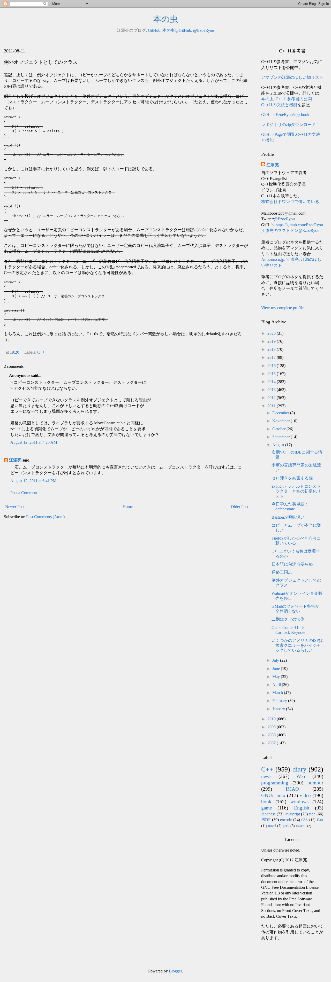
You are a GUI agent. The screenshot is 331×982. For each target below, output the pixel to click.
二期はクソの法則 (288, 619)
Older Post (239, 506)
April (277, 684)
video (305, 795)
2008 (272, 735)
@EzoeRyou (203, 30)
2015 (272, 373)
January (279, 709)
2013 (272, 389)
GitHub (154, 30)
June (276, 668)
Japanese (268, 814)
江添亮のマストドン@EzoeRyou (290, 230)
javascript (292, 814)
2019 (272, 341)
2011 (272, 406)
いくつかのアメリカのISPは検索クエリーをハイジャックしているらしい (297, 645)
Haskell (301, 826)
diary (299, 769)
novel (272, 826)
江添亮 (15, 460)
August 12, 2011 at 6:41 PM (33, 481)
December (281, 413)
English (301, 807)
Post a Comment (23, 492)
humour (315, 782)
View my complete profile (282, 308)
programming (274, 782)
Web (300, 776)
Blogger (175, 971)
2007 (272, 743)
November (281, 421)
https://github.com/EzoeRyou (299, 225)
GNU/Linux (273, 795)
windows (299, 801)
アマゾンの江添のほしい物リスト (292, 77)
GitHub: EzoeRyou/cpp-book (285, 114)
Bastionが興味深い (288, 517)
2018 (272, 349)
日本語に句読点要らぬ (292, 564)
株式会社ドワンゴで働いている (290, 201)
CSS (304, 820)
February (280, 700)
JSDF (265, 819)
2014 (272, 381)
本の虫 (165, 19)
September (281, 437)
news (266, 776)
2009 (272, 727)
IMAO (292, 789)
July (276, 660)
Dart (320, 820)
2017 (272, 357)
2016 (272, 365)
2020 (272, 333)
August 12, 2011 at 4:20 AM (33, 442)
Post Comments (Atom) (45, 517)
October (279, 429)
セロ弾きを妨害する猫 (292, 478)
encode (286, 819)
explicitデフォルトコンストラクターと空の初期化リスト (296, 491)
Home (128, 506)
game (266, 807)
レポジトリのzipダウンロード (288, 124)
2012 (272, 397)
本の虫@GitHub (176, 30)
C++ (41, 352)
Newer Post (14, 506)
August (278, 445)
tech (312, 814)
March (278, 692)
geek (286, 826)
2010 (272, 719)
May (276, 676)
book (266, 801)
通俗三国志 (282, 572)
